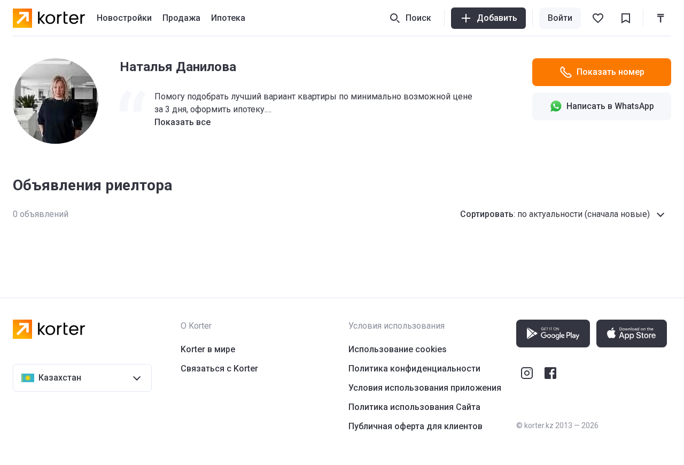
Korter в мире (208, 349)
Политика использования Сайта (414, 407)
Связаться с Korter (219, 368)
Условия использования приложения (424, 388)
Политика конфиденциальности (414, 368)
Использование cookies (397, 349)
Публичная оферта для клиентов (415, 426)
